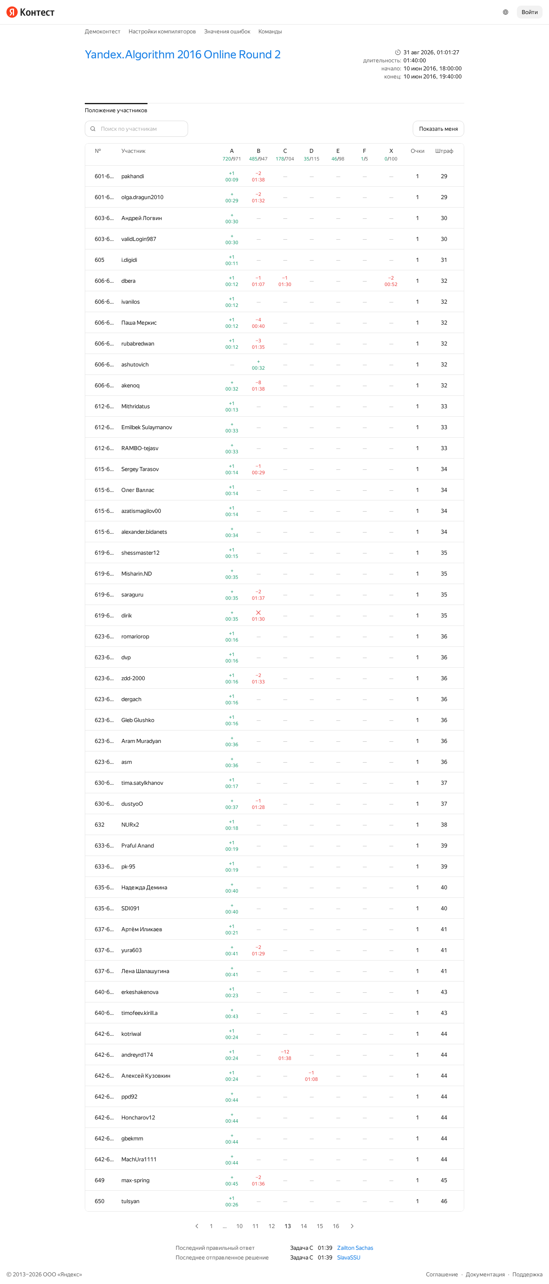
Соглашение (442, 1274)
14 (304, 1226)
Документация (485, 1274)
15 (320, 1226)
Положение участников (116, 110)
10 (239, 1226)
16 (336, 1226)
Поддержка (527, 1274)
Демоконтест (103, 31)
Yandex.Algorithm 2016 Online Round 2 (183, 54)
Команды (270, 31)
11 (255, 1226)
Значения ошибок (227, 31)
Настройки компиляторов (162, 31)
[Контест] (30, 12)
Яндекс (69, 1274)
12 (271, 1226)
